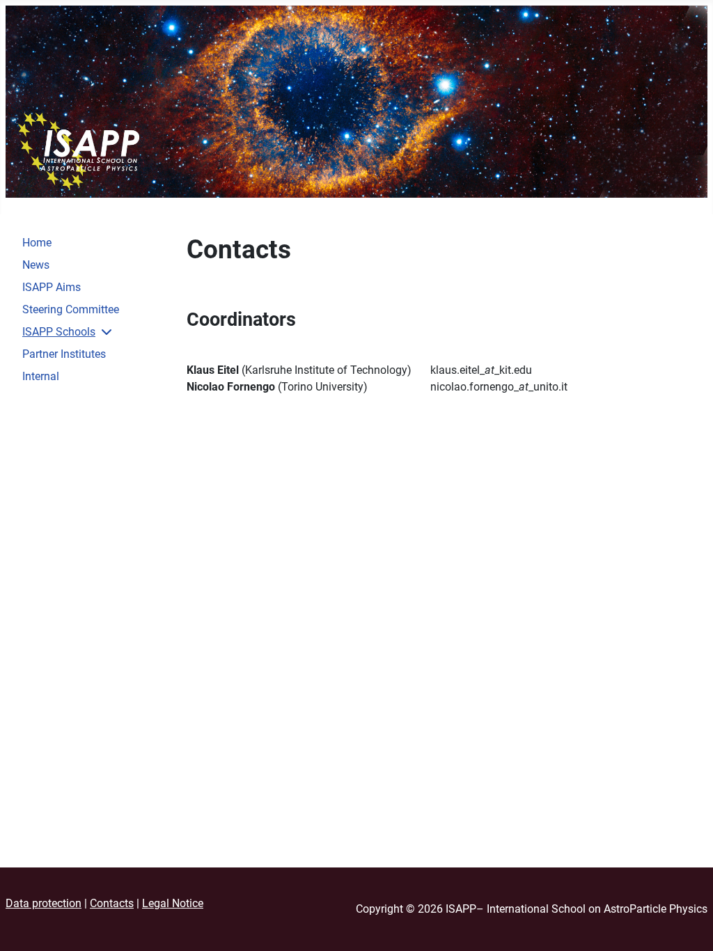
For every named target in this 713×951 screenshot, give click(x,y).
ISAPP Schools (58, 331)
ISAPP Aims (51, 287)
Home (37, 242)
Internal (40, 376)
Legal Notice (172, 903)
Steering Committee (70, 309)
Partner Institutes (64, 354)
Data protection (43, 903)
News (35, 265)
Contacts (112, 903)
